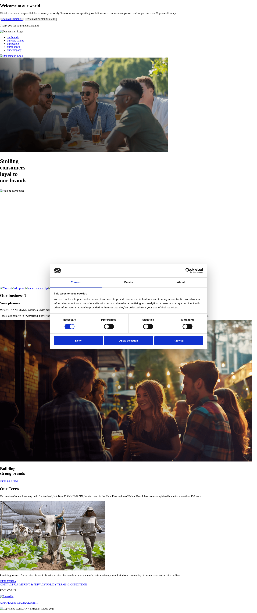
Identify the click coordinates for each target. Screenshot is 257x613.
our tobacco (13, 46)
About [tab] (181, 282)
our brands (13, 37)
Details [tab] (128, 282)
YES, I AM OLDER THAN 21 (40, 19)
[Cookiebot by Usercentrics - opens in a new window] (188, 270)
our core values (15, 40)
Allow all (179, 340)
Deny (78, 340)
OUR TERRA (8, 581)
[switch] (109, 326)
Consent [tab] (76, 282)
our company (14, 49)
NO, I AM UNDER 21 (12, 19)
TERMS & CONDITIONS (72, 584)
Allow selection (128, 340)
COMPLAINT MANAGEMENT (19, 602)
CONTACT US (9, 584)
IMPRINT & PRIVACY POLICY (37, 584)
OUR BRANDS (9, 481)
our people (13, 43)
